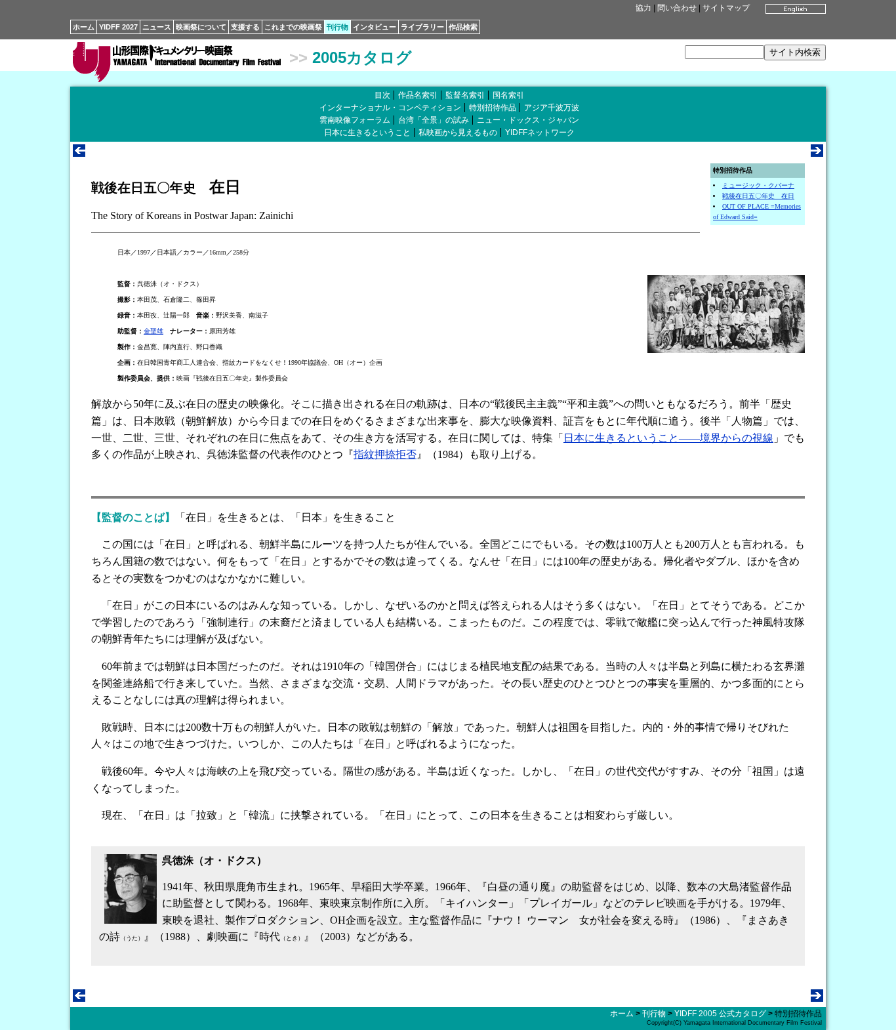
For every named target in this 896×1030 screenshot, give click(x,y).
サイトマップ (726, 7)
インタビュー (374, 27)
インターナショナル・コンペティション (390, 107)
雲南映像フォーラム (354, 120)
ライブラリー (422, 27)
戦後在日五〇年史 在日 (758, 195)
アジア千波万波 (551, 107)
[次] (817, 153)
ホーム (83, 27)
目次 (382, 95)
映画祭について (201, 27)
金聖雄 (153, 331)
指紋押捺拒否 (385, 454)
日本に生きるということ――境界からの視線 (668, 437)
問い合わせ (677, 7)
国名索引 (508, 95)
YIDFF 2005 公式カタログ (720, 1013)
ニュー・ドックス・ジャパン (528, 120)
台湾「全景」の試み (433, 120)
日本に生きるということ (367, 132)
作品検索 (463, 27)
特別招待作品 (492, 107)
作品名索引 (418, 95)
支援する (245, 27)
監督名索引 (465, 95)
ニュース (156, 27)
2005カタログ (362, 57)
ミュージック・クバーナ (758, 185)
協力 (643, 7)
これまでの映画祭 (293, 27)
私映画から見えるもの (457, 132)
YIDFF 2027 (118, 27)
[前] (79, 153)
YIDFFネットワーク (540, 132)
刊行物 (337, 27)
